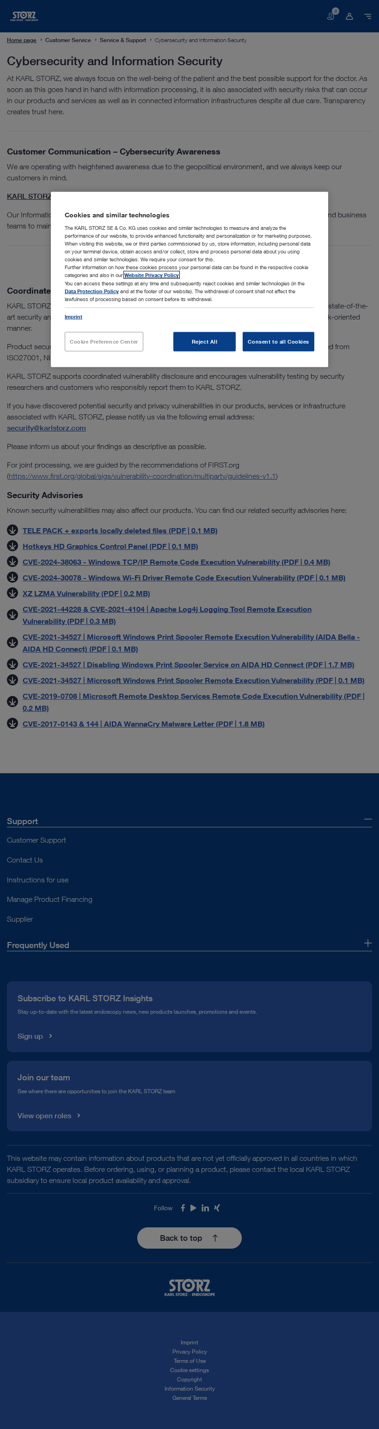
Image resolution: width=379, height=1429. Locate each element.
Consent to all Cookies (278, 341)
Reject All (205, 341)
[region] (189, 279)
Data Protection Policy (92, 291)
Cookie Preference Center (104, 341)
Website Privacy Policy (151, 275)
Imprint (73, 316)
